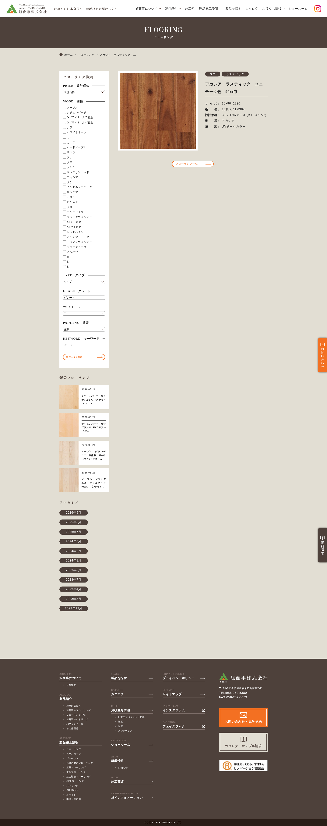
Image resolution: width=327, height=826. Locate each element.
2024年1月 (74, 560)
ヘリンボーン (73, 754)
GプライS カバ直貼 (80, 122)
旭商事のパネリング (77, 719)
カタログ (251, 8)
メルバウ (72, 251)
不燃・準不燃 (73, 799)
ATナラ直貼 (74, 222)
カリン (71, 197)
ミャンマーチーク (78, 237)
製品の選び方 (73, 706)
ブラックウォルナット (81, 217)
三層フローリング (76, 767)
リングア (72, 192)
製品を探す (233, 8)
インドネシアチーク (79, 187)
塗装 (120, 726)
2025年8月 (74, 522)
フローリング (73, 749)
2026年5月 (74, 512)
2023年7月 (74, 579)
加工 (120, 722)
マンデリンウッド (78, 172)
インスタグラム (174, 710)
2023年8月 (74, 570)
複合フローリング (76, 772)
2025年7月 (74, 532)
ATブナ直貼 (74, 227)
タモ (69, 162)
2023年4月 (74, 589)
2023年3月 (74, 599)
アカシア (72, 177)
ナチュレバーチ (76, 112)
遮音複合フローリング (78, 776)
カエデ (71, 142)
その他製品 (72, 728)
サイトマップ (172, 694)
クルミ (71, 167)
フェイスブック (174, 726)
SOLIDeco (72, 790)
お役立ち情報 (271, 8)
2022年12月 (73, 608)
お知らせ (123, 768)
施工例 (190, 8)
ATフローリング (75, 781)
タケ (69, 182)
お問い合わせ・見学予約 (243, 721)
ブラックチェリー (78, 247)
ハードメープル (76, 147)
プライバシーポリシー (179, 678)
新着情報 (117, 760)
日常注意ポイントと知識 (131, 717)
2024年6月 (74, 541)
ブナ (69, 157)
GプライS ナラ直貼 (80, 117)
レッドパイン (75, 232)
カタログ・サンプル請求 (243, 746)
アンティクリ (75, 212)
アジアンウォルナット (81, 242)
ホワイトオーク (76, 132)
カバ (69, 137)
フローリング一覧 (186, 163)
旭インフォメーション (127, 797)
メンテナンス (125, 731)
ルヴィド (71, 795)
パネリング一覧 (74, 724)
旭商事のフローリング (78, 710)
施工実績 (117, 781)
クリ (69, 207)
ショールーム (298, 8)
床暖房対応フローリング (79, 763)
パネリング (72, 786)
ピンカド (72, 202)
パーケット (72, 758)
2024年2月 (74, 551)
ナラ (69, 127)
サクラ (71, 152)
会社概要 (71, 685)
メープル (72, 107)
